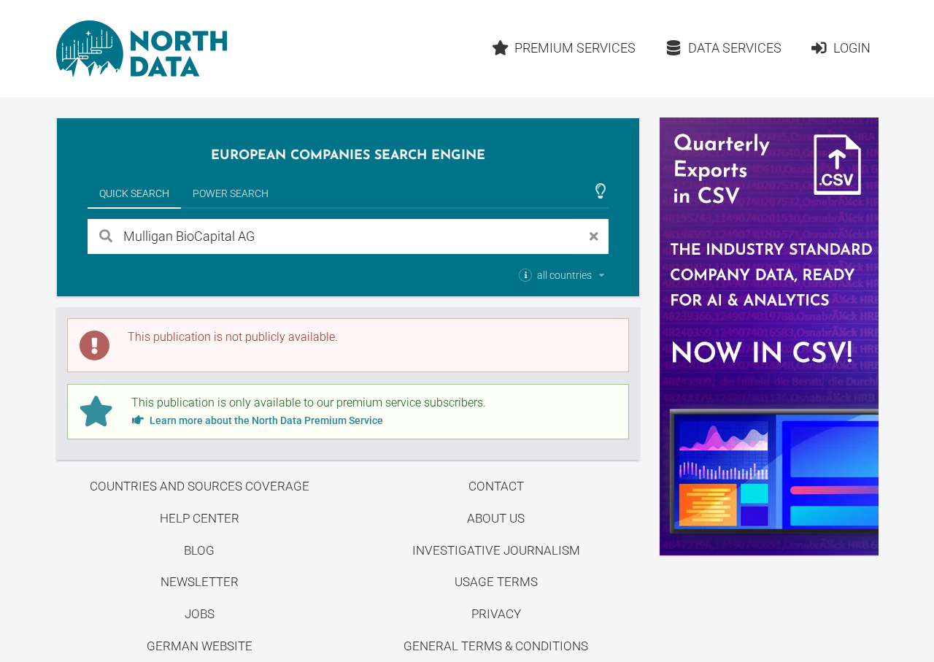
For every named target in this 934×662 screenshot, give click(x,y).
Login (852, 47)
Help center (199, 518)
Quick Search (134, 193)
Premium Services (575, 47)
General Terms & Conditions (496, 646)
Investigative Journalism (496, 550)
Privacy (496, 614)
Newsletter (200, 581)
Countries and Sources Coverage (199, 486)
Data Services (734, 47)
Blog (199, 550)
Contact (496, 486)
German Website (199, 646)
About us (496, 518)
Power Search (231, 193)
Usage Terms (496, 581)
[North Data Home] (141, 48)
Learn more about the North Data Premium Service (265, 420)
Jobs (200, 614)
